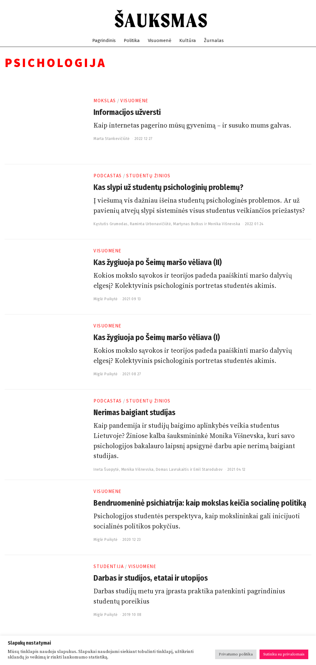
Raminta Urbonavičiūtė (150, 224)
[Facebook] (278, 19)
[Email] (308, 19)
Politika (132, 40)
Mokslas (105, 100)
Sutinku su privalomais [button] (284, 654)
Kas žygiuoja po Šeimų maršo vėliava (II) (158, 262)
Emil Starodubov (208, 469)
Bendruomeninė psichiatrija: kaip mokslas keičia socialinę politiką (200, 503)
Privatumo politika (236, 654)
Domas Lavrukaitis (172, 469)
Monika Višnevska (224, 224)
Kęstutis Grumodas (111, 224)
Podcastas (108, 176)
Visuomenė (159, 40)
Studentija (109, 566)
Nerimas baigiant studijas (134, 412)
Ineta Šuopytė (106, 469)
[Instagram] (286, 19)
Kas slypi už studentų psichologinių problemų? (168, 187)
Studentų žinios (148, 176)
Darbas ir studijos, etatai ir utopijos (151, 578)
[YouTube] (293, 19)
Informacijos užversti (127, 112)
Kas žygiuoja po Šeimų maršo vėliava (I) (157, 337)
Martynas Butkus (188, 224)
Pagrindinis (104, 40)
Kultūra (187, 40)
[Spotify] (300, 19)
